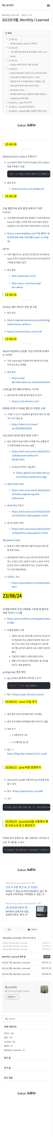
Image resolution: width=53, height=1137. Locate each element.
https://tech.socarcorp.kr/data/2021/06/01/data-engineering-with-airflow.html (31, 494)
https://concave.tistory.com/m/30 (24, 331)
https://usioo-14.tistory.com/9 (28, 694)
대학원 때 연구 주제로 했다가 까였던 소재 (27, 81)
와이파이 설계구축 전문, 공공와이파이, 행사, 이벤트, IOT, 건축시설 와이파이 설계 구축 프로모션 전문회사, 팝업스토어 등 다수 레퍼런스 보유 (18, 913)
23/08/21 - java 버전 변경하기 (22, 106)
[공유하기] (16, 929)
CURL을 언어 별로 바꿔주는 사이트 (25, 77)
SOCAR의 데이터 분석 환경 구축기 (24, 85)
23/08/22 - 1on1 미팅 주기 (20, 102)
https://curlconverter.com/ (25, 401)
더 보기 (46, 956)
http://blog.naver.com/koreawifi (21, 903)
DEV (8, 1037)
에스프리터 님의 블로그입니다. (17, 991)
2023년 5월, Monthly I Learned (15, 949)
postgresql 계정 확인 (19, 98)
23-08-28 (13, 47)
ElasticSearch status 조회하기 (23, 43)
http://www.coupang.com (18, 883)
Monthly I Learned (10, 14)
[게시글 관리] (23, 929)
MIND (8, 1045)
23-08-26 (13, 60)
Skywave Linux (17, 89)
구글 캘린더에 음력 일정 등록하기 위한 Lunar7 (30, 51)
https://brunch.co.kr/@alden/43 (28, 188)
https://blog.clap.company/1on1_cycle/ (27, 753)
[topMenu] (48, 5)
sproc (13, 56)
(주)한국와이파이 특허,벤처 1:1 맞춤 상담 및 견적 (17, 907)
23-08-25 (13, 68)
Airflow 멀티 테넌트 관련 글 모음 (24, 64)
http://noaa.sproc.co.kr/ (24, 275)
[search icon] (6, 1018)
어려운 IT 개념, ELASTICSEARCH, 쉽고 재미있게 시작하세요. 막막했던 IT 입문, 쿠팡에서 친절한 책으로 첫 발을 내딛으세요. (26, 892)
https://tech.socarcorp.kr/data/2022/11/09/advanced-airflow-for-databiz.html (31, 455)
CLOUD (9, 1041)
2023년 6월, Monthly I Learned (15, 946)
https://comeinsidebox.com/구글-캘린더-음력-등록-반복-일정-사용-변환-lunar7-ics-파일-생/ (28, 237)
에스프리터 (8, 5)
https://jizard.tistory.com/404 (28, 791)
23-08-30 (13, 39)
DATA (9, 1033)
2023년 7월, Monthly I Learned (15, 943)
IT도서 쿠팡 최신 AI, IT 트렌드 (22, 887)
